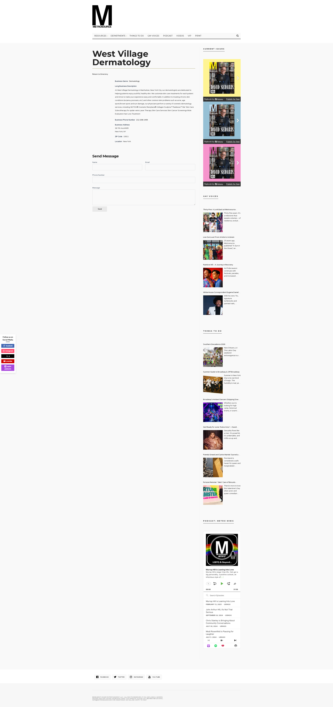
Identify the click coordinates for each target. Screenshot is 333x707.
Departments (118, 36)
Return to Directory (100, 74)
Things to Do (137, 36)
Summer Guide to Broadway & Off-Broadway (221, 372)
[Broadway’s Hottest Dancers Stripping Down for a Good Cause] (213, 412)
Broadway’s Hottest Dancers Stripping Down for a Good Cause (221, 399)
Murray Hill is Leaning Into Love (220, 601)
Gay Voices (153, 36)
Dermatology (134, 81)
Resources (100, 36)
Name (94, 162)
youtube (9, 361)
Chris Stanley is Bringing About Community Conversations (220, 621)
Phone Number (98, 175)
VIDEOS (180, 36)
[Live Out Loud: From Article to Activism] (213, 250)
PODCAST (167, 36)
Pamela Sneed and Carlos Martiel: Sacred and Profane (221, 455)
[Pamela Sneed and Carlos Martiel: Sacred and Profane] (213, 467)
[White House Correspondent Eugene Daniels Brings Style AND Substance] (213, 305)
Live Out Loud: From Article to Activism (218, 237)
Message (96, 188)
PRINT (198, 36)
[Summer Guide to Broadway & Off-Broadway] (213, 384)
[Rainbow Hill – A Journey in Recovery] (213, 277)
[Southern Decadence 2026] (213, 357)
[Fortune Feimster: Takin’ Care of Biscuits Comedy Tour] (213, 495)
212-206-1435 (142, 120)
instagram (9, 351)
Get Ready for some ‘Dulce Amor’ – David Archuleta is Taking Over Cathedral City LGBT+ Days (222, 427)
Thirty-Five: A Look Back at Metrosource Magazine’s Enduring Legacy (219, 210)
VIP (189, 36)
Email (147, 162)
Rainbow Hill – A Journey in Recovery (218, 265)
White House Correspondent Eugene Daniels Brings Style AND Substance (221, 292)
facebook (9, 346)
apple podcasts (8, 367)
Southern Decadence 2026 (214, 344)
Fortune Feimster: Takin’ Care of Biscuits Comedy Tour (219, 482)
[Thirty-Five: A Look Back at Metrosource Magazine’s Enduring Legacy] (213, 222)
